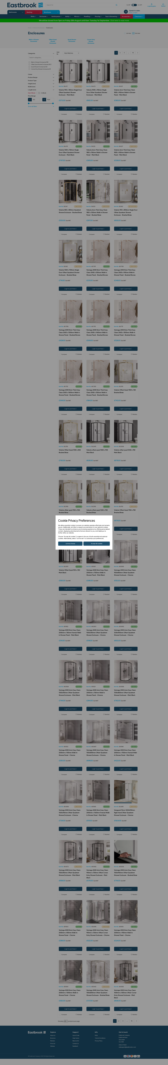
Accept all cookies (96, 543)
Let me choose (70, 543)
